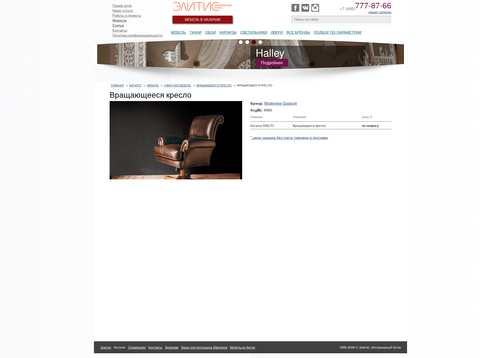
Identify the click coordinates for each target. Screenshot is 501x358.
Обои (210, 32)
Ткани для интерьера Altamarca (204, 347)
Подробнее (272, 63)
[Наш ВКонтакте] (305, 8)
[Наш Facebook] (295, 8)
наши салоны (379, 11)
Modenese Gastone (280, 103)
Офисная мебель (177, 85)
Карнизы (228, 32)
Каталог (135, 85)
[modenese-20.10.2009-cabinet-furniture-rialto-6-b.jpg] (176, 140)
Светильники (253, 32)
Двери (277, 32)
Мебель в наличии (202, 19)
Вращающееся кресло (214, 85)
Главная (117, 85)
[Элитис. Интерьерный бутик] (202, 6)
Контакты (119, 30)
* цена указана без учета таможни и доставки (289, 137)
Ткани (195, 32)
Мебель (178, 32)
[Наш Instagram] (315, 8)
